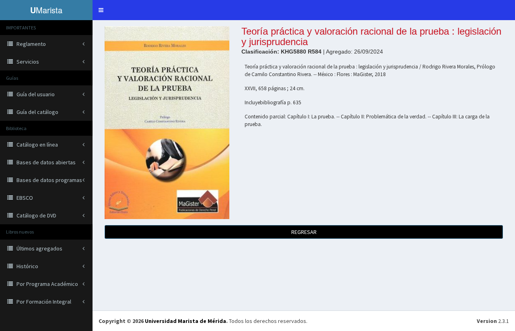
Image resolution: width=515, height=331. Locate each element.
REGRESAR (304, 232)
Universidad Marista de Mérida (185, 321)
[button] (101, 10)
